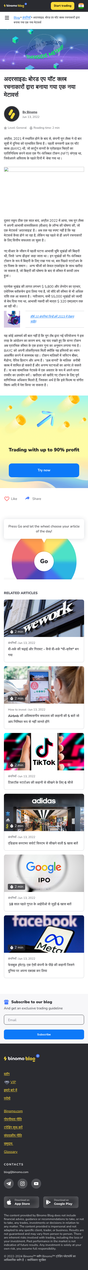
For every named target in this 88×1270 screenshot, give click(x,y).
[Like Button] (7, 499)
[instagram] (22, 1184)
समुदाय (8, 1143)
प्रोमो (7, 1098)
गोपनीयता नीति (13, 1119)
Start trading (62, 6)
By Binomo (29, 112)
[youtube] (36, 1184)
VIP (13, 1082)
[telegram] (9, 1184)
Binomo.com (13, 1111)
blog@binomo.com (16, 1172)
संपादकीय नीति (13, 1135)
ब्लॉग (7, 1074)
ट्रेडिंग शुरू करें (13, 1127)
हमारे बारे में (10, 1090)
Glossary (11, 1151)
